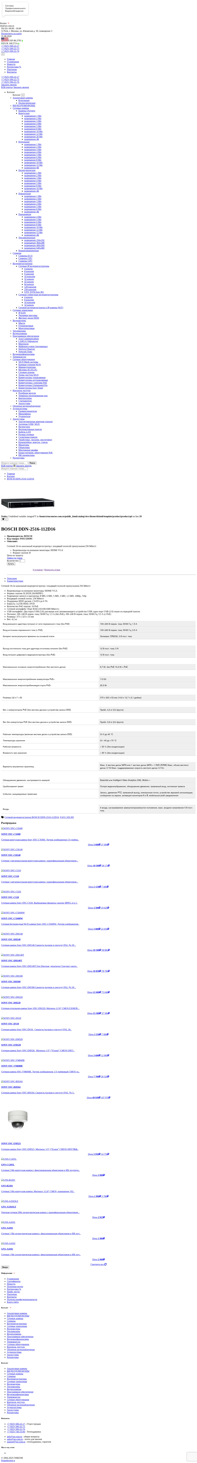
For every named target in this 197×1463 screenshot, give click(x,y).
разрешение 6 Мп (32, 157)
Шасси (21, 323)
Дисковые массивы (27, 315)
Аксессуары (24, 403)
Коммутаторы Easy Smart (30, 388)
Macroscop (23, 344)
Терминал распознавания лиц (33, 395)
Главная (11, 59)
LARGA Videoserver (28, 341)
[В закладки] (3, 519)
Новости (11, 64)
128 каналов (30, 287)
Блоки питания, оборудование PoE (35, 452)
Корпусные (24, 113)
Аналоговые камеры (23, 98)
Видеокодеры (19, 320)
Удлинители (24, 416)
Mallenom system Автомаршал (33, 346)
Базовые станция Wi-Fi (29, 364)
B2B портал (7, 87)
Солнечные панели (27, 437)
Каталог (11, 476)
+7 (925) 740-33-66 (16, 1431)
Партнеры (12, 69)
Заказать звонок (9, 84)
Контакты (12, 72)
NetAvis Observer (26, 349)
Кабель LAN (24, 432)
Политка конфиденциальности (22, 1299)
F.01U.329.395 (67, 817)
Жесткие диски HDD (28, 318)
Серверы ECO (25, 256)
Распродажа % (14, 67)
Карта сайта (13, 1302)
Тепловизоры (19, 331)
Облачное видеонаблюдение (27, 406)
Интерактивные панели (30, 429)
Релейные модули (27, 393)
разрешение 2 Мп (32, 118)
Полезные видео (15, 1286)
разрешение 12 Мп (33, 134)
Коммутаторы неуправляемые (33, 380)
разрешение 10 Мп (33, 131)
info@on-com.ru (14, 1436)
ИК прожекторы (26, 455)
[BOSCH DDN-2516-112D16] (27, 514)
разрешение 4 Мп (32, 123)
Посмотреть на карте (11, 33)
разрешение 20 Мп (33, 136)
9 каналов (29, 274)
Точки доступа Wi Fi (28, 375)
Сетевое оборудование (24, 359)
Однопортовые (25, 325)
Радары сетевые (26, 434)
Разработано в (8, 1460)
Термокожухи (19, 357)
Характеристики (15, 581)
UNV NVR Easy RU (34, 292)
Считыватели (25, 401)
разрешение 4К (31, 139)
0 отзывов (38, 570)
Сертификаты (13, 1281)
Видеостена (24, 427)
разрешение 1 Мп (32, 116)
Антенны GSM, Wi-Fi (29, 424)
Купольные (24, 100)
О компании (13, 61)
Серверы (17, 253)
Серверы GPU (25, 261)
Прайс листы (13, 1291)
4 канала (28, 269)
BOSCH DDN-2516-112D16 (20, 479)
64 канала (29, 284)
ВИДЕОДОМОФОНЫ (24, 105)
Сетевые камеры (21, 108)
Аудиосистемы (20, 408)
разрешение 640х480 (34, 248)
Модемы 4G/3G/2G (27, 370)
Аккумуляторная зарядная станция (35, 421)
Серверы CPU (25, 258)
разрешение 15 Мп (33, 232)
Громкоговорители (27, 411)
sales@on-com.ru (15, 1439)
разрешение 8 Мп (32, 129)
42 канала (29, 281)
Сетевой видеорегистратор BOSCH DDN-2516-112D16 (32, 817)
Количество (12, 560)
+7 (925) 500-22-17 (10, 46)
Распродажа (18, 458)
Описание (12, 578)
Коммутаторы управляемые (32, 377)
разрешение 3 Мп (32, 121)
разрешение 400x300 (34, 245)
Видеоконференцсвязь (24, 354)
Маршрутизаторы (27, 367)
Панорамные (24, 214)
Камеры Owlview (26, 111)
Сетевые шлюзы (26, 372)
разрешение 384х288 (34, 243)
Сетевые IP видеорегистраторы (33, 266)
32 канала (29, 279)
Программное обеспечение (26, 336)
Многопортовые (26, 328)
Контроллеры (25, 398)
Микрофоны (24, 414)
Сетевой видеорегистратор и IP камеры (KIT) (40, 307)
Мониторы (23, 445)
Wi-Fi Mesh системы (28, 362)
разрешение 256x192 (34, 240)
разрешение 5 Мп (32, 126)
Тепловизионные (26, 237)
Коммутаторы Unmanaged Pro (32, 385)
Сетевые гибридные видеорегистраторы (38, 294)
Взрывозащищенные (28, 250)
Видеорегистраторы (22, 263)
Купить (11, 564)
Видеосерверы (20, 333)
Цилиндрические (26, 103)
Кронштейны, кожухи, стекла (33, 442)
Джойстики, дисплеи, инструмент (35, 439)
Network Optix (25, 351)
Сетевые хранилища (23, 310)
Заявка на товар (14, 558)
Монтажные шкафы (28, 450)
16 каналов (29, 276)
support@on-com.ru (16, 1442)
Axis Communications (28, 338)
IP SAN (22, 313)
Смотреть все (97, 1264)
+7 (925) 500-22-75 (10, 48)
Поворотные (24, 193)
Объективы (24, 447)
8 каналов (29, 271)
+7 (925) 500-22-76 (10, 51)
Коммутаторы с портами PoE (32, 382)
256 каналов (30, 289)
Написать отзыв (52, 570)
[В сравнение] (7, 519)
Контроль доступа (21, 390)
